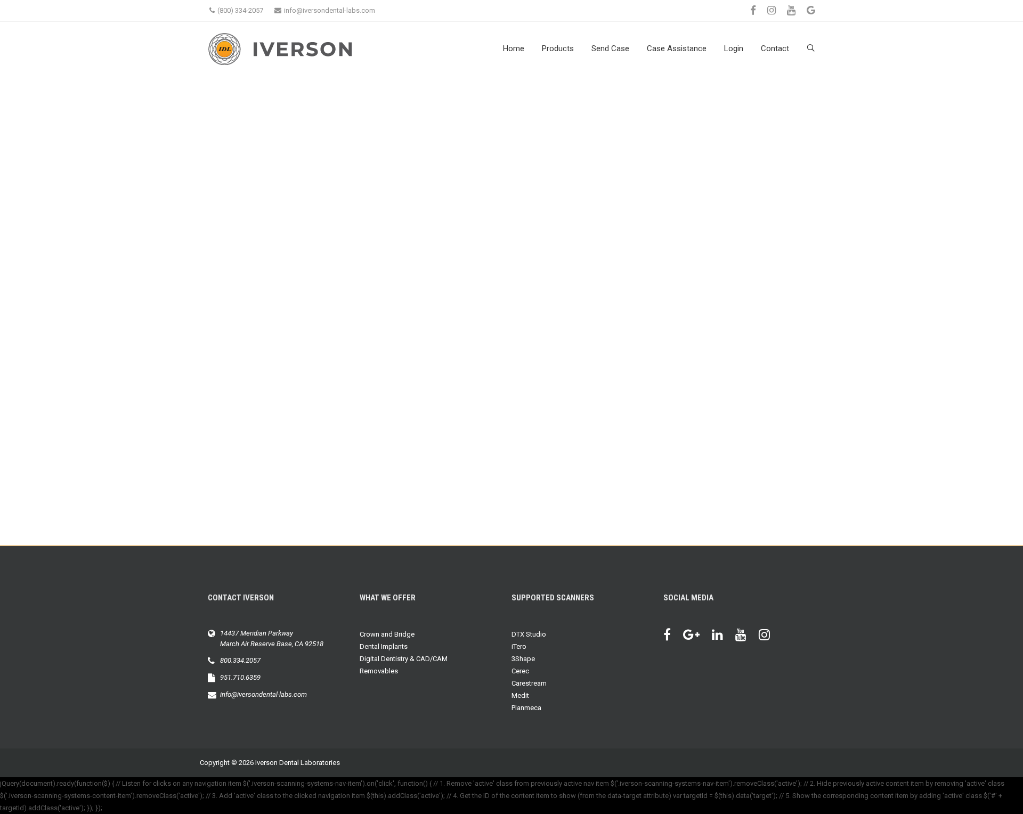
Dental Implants (384, 646)
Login (733, 48)
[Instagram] (770, 636)
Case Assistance (677, 48)
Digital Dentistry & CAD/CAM (404, 659)
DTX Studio (529, 634)
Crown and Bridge (387, 634)
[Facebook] (672, 636)
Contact (775, 48)
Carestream (529, 683)
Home (513, 48)
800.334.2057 (240, 660)
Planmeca (526, 708)
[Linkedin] (723, 636)
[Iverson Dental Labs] (309, 48)
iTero (519, 646)
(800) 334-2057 (240, 10)
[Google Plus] (696, 636)
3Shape (523, 659)
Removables (379, 671)
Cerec (520, 671)
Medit (520, 695)
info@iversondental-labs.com (329, 10)
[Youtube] (746, 636)
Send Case (610, 48)
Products (558, 48)
